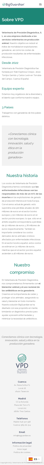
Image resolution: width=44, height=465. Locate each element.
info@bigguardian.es (22, 435)
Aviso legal (22, 449)
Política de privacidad (22, 446)
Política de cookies (22, 452)
